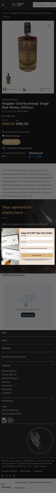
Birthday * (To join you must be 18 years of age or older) (34, 248)
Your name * (23, 235)
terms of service (38, 259)
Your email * (23, 242)
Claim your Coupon (37, 255)
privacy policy (28, 259)
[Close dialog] (53, 229)
